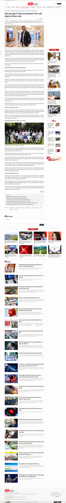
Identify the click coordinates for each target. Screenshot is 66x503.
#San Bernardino (28, 207)
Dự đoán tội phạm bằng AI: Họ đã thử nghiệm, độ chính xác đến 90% (30, 342)
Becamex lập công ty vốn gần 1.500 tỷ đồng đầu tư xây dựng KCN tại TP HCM (11, 242)
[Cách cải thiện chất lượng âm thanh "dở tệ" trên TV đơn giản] (57, 133)
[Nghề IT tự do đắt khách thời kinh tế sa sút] (57, 145)
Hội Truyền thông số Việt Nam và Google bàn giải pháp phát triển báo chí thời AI (11, 256)
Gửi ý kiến (41, 224)
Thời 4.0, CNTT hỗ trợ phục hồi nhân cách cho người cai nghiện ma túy (30, 398)
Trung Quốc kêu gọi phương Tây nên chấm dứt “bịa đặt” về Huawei (18, 201)
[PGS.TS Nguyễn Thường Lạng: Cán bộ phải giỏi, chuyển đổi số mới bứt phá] (40, 236)
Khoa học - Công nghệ (25, 7)
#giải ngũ (33, 207)
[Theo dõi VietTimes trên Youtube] (56, 496)
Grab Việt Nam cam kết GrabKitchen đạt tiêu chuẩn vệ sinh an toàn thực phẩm (31, 442)
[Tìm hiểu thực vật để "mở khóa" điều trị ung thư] (11, 356)
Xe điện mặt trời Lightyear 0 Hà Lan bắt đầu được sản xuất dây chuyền (51, 139)
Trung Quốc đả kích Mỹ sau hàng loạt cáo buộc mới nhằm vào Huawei (18, 199)
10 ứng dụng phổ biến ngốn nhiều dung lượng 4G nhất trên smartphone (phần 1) (51, 126)
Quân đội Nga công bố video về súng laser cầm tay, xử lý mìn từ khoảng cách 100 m (25, 256)
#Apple (41, 207)
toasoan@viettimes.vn (56, 492)
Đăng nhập (59, 3)
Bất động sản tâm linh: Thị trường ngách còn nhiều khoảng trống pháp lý (40, 256)
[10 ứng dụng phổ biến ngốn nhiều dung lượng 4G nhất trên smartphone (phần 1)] (57, 124)
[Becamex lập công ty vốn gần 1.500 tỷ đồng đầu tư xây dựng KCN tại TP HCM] (11, 236)
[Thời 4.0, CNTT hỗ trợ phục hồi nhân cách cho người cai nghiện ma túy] (11, 401)
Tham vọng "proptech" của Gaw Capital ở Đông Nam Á (30, 320)
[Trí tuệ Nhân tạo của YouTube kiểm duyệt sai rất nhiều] (11, 412)
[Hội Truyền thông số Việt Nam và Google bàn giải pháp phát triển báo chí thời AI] (11, 249)
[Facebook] (36, 18)
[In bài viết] (38, 18)
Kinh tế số (18, 7)
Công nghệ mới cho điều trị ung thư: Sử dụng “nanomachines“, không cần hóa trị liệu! (30, 376)
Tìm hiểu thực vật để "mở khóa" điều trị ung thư (30, 353)
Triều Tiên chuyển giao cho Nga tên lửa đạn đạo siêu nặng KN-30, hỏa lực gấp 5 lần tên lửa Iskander (52, 102)
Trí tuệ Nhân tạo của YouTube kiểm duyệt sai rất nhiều (30, 409)
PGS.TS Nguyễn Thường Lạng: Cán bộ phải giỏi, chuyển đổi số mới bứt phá (40, 242)
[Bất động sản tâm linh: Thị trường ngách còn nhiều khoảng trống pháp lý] (40, 249)
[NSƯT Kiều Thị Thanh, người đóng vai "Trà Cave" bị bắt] (54, 236)
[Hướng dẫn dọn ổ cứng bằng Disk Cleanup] (11, 467)
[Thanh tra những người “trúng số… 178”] (54, 83)
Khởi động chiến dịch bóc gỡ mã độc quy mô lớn (30, 419)
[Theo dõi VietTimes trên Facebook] (53, 496)
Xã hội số (8, 7)
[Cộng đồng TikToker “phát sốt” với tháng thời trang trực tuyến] (11, 434)
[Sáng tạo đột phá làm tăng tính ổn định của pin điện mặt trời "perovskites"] (57, 150)
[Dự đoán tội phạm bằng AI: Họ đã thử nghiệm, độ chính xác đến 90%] (11, 345)
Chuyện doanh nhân (50, 7)
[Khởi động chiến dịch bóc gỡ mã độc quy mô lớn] (11, 423)
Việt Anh (7, 18)
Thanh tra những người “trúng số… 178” (52, 89)
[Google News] (42, 18)
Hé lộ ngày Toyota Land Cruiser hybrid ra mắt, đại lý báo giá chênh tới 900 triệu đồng (25, 242)
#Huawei (17, 207)
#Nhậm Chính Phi (12, 207)
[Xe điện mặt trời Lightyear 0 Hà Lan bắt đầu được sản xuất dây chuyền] (57, 139)
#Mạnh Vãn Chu (22, 207)
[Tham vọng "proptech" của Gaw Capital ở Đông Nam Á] (11, 323)
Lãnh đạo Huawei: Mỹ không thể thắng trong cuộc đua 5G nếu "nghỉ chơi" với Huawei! (21, 202)
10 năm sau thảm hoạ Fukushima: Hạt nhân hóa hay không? (31, 387)
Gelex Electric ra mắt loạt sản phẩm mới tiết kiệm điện (31, 331)
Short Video (39, 7)
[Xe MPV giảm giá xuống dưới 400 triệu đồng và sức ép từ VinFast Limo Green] (54, 69)
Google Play (59, 502)
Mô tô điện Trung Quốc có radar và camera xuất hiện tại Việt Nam (52, 115)
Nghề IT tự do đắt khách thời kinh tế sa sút (51, 145)
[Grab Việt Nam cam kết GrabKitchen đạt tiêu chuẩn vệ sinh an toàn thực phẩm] (11, 445)
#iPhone (16, 209)
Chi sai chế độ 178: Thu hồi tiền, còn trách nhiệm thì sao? (52, 62)
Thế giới (43, 7)
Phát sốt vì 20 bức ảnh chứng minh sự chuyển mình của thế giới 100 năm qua (31, 453)
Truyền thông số (58, 7)
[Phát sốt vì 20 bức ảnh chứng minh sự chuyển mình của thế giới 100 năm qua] (11, 456)
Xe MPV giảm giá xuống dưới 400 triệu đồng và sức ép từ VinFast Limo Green (52, 76)
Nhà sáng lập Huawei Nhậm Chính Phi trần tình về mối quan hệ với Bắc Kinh (19, 204)
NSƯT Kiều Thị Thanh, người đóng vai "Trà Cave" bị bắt (54, 242)
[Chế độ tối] (55, 3)
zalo (55, 496)
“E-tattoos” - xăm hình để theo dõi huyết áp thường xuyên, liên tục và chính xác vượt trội (31, 365)
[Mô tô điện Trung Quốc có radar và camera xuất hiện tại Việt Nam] (54, 109)
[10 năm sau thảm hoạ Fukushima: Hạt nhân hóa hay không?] (11, 389)
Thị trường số (32, 7)
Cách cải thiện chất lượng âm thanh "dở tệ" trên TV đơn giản (51, 133)
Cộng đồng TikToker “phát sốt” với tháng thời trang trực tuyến (31, 431)
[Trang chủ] (5, 7)
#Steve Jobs (11, 209)
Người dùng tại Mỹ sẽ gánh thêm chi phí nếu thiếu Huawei (16, 196)
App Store (55, 502)
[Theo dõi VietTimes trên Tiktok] (58, 496)
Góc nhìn (13, 7)
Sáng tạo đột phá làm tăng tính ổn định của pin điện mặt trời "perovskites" (51, 151)
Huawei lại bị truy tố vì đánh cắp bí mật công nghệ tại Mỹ (16, 198)
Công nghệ (8, 261)
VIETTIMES (33, 3)
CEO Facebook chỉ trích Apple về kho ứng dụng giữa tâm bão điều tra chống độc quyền (31, 475)
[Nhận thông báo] (53, 3)
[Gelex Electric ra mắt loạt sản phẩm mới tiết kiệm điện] (11, 334)
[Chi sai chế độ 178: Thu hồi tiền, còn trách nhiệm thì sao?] (54, 56)
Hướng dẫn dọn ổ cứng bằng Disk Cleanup (29, 463)
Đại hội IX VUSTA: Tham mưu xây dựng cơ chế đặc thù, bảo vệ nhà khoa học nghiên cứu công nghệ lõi (54, 256)
